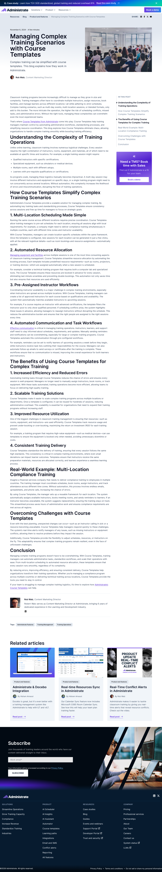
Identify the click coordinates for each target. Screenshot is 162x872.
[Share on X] (147, 17)
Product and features (39, 17)
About (126, 823)
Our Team (128, 828)
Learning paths (50, 833)
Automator (48, 823)
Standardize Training (12, 828)
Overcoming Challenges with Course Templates (132, 137)
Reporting (47, 852)
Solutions (35, 10)
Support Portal (90, 828)
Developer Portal (91, 833)
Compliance (7, 819)
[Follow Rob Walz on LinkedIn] (25, 611)
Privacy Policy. (57, 768)
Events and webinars (93, 823)
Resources (63, 10)
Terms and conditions (114, 868)
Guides (86, 819)
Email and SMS (50, 843)
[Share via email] (151, 17)
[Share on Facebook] (144, 17)
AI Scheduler (49, 809)
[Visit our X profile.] (158, 795)
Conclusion (123, 144)
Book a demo (152, 10)
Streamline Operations (12, 809)
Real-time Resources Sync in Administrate (80, 689)
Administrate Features (25, 625)
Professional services (134, 814)
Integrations (48, 838)
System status (131, 843)
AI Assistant (48, 819)
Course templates (51, 828)
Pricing (127, 809)
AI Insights (47, 814)
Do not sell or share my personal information (144, 868)
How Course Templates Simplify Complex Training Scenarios (133, 112)
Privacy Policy (96, 868)
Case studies (89, 809)
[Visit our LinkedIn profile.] (154, 795)
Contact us (129, 838)
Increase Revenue (10, 823)
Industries (6, 833)
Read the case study (106, 3)
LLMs (126, 847)
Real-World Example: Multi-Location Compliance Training (132, 129)
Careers (127, 833)
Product (49, 10)
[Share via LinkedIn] (141, 17)
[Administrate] (14, 10)
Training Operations (64, 625)
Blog (25, 17)
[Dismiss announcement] (156, 3)
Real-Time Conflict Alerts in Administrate (128, 689)
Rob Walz (20, 77)
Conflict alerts (49, 847)
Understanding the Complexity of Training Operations (134, 104)
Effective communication (22, 328)
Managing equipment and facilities (26, 255)
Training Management (45, 625)
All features (48, 857)
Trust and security (92, 838)
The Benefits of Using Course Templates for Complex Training (133, 121)
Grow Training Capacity (13, 814)
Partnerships (130, 819)
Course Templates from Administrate (40, 121)
